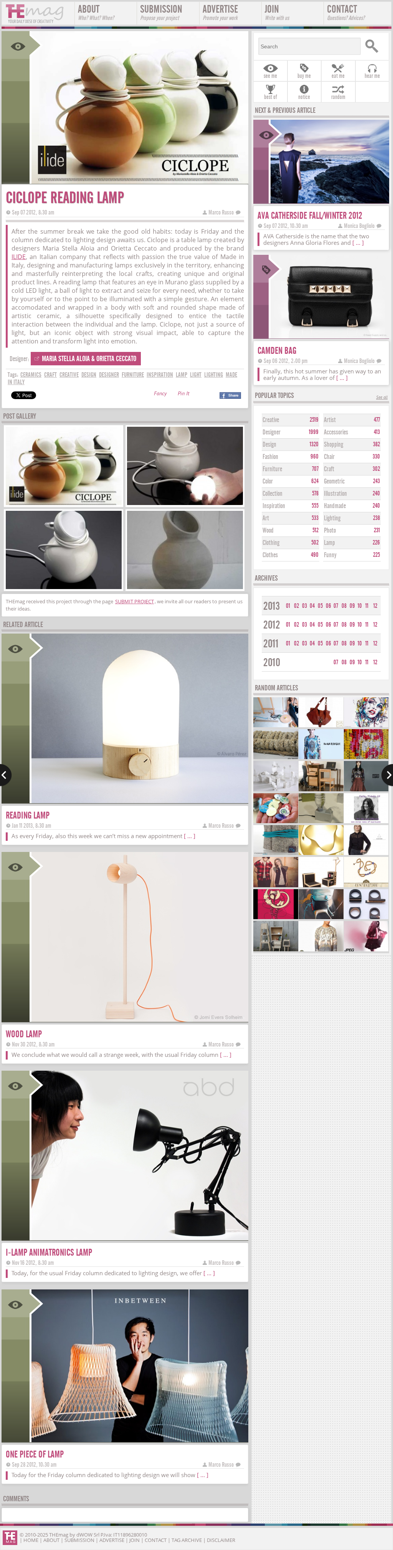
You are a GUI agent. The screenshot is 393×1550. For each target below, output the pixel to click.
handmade (335, 506)
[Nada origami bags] (321, 726)
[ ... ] (189, 836)
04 (312, 606)
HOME (30, 1540)
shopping (333, 445)
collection (272, 494)
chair (329, 457)
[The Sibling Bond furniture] (275, 950)
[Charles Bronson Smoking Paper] (366, 758)
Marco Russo (221, 212)
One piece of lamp (35, 1454)
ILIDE (19, 257)
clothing (271, 543)
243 (376, 481)
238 (376, 518)
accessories (336, 432)
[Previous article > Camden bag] (6, 775)
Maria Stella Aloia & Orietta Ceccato (89, 358)
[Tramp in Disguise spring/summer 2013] (321, 758)
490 (315, 554)
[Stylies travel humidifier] (321, 822)
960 (314, 456)
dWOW (84, 1534)
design (88, 374)
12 (375, 606)
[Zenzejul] (366, 886)
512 (315, 530)
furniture (133, 374)
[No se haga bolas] (275, 854)
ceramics (30, 374)
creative (69, 374)
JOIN (277, 12)
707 (315, 468)
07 (336, 606)
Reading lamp (28, 815)
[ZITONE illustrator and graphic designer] (275, 918)
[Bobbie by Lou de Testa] (275, 886)
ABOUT (96, 12)
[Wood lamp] (139, 1019)
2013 (271, 606)
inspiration (160, 374)
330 (376, 456)
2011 (271, 643)
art (266, 518)
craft (50, 374)
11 (366, 606)
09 (352, 606)
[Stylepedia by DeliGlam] (366, 822)
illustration (335, 494)
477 (377, 419)
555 (315, 505)
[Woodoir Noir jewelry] (366, 918)
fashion (270, 457)
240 (376, 493)
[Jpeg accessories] (366, 950)
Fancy (160, 394)
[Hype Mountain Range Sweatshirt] (321, 950)
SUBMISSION (161, 12)
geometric (334, 481)
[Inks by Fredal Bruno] (366, 726)
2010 (271, 662)
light (195, 374)
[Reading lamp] (139, 800)
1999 (314, 432)
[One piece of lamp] (139, 1439)
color (268, 481)
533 (315, 518)
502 (315, 542)
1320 (314, 444)
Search (373, 46)
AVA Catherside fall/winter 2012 (310, 215)
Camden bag (277, 350)
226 (376, 542)
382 (376, 444)
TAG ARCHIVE (187, 1540)
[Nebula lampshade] (321, 854)
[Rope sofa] (275, 758)
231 (377, 530)
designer (109, 374)
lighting (213, 374)
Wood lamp (24, 1034)
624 (315, 481)
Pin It (183, 394)
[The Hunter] (321, 918)
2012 (271, 625)
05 (320, 606)
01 (288, 606)
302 (376, 468)
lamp (181, 374)
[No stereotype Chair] (321, 886)
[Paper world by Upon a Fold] (275, 790)
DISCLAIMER (221, 1540)
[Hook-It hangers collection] (275, 726)
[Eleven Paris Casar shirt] (366, 854)
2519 (314, 419)
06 (328, 606)
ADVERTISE (220, 12)
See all (382, 397)
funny (330, 555)
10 (360, 606)
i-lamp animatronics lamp (49, 1252)
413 (377, 432)
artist (330, 420)
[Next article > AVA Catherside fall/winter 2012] (387, 775)
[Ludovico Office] (321, 790)
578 (315, 493)
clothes (270, 555)
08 (344, 606)
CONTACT (346, 12)
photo (330, 531)
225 (376, 554)
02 (296, 606)
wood (268, 531)
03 (304, 606)
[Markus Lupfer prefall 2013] (366, 790)
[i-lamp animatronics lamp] (139, 1238)
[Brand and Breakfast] (275, 822)
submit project (134, 601)
